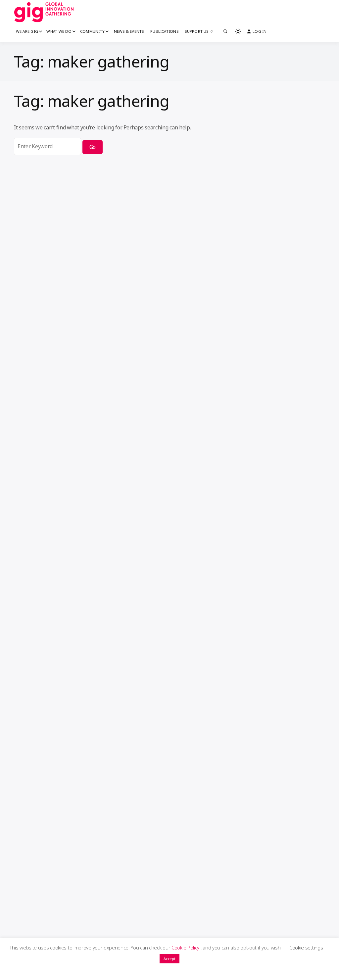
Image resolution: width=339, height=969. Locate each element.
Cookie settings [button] (306, 947)
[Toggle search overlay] (225, 31)
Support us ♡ (199, 31)
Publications (164, 31)
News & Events (129, 31)
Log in (259, 31)
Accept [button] (169, 958)
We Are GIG (27, 31)
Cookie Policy (186, 947)
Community (92, 31)
